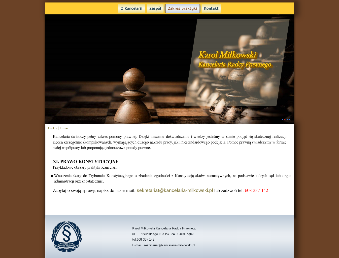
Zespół (155, 8)
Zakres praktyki (182, 8)
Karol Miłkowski (227, 54)
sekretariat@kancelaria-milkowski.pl (175, 190)
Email (64, 128)
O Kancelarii (131, 8)
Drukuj (53, 128)
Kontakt (211, 8)
